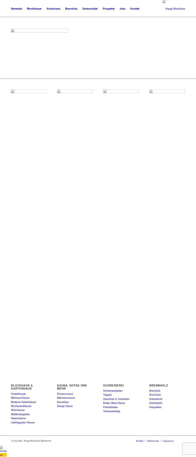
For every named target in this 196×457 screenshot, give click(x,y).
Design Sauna (65, 406)
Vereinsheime (18, 418)
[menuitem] (16, 8)
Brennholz (154, 390)
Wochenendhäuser (21, 406)
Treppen (107, 394)
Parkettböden (110, 407)
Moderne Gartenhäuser (23, 402)
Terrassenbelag (111, 411)
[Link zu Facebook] (182, 440)
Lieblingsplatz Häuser (23, 422)
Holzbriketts (156, 403)
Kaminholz (155, 394)
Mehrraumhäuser (20, 397)
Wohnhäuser (18, 410)
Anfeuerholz (156, 399)
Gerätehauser (18, 393)
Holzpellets (155, 407)
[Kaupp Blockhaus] (174, 8)
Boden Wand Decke (114, 403)
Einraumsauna (65, 393)
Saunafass (63, 402)
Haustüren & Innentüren (116, 399)
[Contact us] (3, 455)
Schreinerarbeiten (112, 390)
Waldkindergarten (20, 414)
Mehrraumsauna (66, 397)
